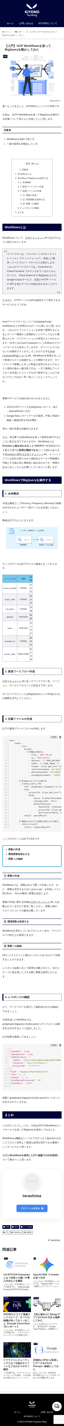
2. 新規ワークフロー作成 (31, 186)
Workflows (18, 1232)
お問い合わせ (47, 1412)
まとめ (21, 212)
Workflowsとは (24, 174)
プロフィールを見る (30, 1208)
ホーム (17, 1412)
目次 (28, 163)
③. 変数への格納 (31, 203)
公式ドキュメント (34, 238)
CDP (8, 1227)
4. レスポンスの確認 (29, 208)
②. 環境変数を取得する (34, 199)
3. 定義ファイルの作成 (30, 191)
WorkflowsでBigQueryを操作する (33, 178)
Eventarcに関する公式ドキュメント (24, 454)
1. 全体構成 (25, 182)
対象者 (25, 169)
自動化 (29, 1232)
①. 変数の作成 (29, 195)
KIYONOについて (32, 1416)
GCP (16, 1227)
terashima (32, 1196)
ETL (7, 1232)
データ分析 (27, 1227)
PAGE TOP (59, 1380)
